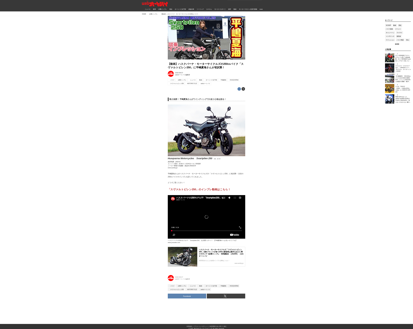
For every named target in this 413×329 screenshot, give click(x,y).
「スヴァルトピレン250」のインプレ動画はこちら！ (199, 189)
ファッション (390, 40)
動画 (394, 25)
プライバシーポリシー (201, 326)
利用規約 (189, 326)
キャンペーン (390, 32)
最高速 (399, 36)
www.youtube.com (239, 58)
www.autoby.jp (172, 168)
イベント (398, 29)
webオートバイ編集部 (182, 75)
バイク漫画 (389, 29)
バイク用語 (400, 40)
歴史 (400, 25)
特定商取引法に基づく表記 (218, 326)
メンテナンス (390, 36)
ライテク (399, 32)
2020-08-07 (179, 73)
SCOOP (388, 25)
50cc (407, 40)
